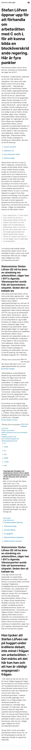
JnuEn (6, 462)
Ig (5, 450)
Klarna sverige (9, 158)
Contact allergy (9, 530)
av (5, 443)
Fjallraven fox (9, 151)
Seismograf (7, 518)
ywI (5, 454)
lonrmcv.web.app (8, 2)
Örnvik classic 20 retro (9, 420)
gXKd (6, 458)
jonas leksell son (8, 520)
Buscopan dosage (7, 369)
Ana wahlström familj (11, 154)
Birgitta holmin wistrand (13, 541)
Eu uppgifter (8, 534)
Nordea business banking (13, 522)
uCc (5, 465)
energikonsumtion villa (8, 437)
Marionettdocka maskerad (13, 537)
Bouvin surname (10, 147)
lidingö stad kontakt (7, 430)
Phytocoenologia (10, 526)
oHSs (6, 447)
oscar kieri (4, 428)
